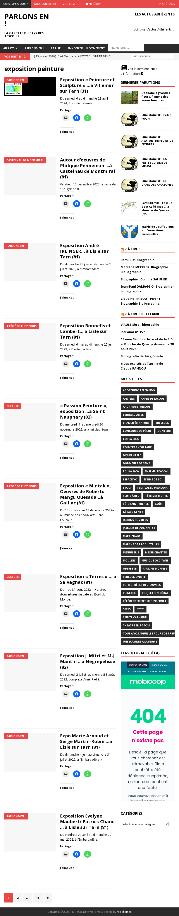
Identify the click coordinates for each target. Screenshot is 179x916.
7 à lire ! (132, 249)
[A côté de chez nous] (30, 342)
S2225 (127, 609)
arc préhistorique (136, 407)
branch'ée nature (136, 423)
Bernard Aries (133, 415)
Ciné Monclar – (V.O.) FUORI (156, 116)
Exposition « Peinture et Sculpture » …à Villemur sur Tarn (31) (87, 85)
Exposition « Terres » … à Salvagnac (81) (88, 579)
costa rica (131, 439)
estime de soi (152, 479)
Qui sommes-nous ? (15, 3)
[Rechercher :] (153, 56)
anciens (129, 398)
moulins (129, 560)
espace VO (130, 479)
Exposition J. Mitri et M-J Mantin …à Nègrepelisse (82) (87, 661)
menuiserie (131, 552)
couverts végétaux (137, 447)
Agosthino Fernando (139, 390)
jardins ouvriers (135, 520)
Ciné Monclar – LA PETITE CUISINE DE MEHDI (154, 162)
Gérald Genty (133, 512)
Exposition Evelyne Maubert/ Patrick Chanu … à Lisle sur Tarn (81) (87, 821)
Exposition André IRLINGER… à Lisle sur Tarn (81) (84, 251)
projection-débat (155, 593)
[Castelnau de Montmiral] (30, 176)
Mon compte (70, 3)
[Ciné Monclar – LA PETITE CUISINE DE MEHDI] (129, 163)
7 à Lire (55, 48)
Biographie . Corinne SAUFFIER (144, 279)
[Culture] (30, 422)
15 (38, 898)
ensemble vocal (156, 471)
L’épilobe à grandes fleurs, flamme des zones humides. (155, 96)
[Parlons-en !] (30, 86)
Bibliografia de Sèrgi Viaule (142, 356)
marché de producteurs (141, 544)
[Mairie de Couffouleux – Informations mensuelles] (129, 231)
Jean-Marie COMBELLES (139, 528)
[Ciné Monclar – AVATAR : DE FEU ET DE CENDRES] (129, 141)
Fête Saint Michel (136, 504)
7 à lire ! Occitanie (142, 314)
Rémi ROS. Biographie (137, 260)
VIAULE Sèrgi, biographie (140, 324)
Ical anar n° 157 (133, 332)
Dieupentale (132, 455)
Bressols (162, 423)
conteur (164, 431)
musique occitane (155, 560)
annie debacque (152, 398)
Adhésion (94, 3)
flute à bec (131, 496)
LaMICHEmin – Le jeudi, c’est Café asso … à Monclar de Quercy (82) (157, 208)
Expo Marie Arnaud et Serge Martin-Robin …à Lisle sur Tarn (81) (86, 741)
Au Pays (8, 48)
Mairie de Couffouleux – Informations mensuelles (157, 230)
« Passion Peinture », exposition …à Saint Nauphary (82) (84, 411)
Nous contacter (45, 3)
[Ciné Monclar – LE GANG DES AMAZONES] (129, 185)
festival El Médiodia (152, 488)
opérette (130, 568)
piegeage (129, 593)
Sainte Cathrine (135, 617)
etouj (127, 488)
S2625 (140, 609)
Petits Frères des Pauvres (142, 585)
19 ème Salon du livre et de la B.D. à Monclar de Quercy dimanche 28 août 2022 (147, 344)
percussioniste (134, 577)
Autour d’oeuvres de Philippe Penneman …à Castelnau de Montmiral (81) (87, 168)
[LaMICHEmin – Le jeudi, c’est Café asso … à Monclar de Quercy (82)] (129, 207)
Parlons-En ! (34, 48)
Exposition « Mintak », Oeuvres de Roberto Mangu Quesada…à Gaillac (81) (85, 494)
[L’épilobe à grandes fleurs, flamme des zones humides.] (129, 97)
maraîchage (131, 536)
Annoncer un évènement (86, 48)
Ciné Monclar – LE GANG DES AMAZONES (157, 183)
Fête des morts (156, 496)
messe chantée (156, 552)
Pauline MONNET (155, 568)
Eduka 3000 (131, 471)
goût (159, 504)
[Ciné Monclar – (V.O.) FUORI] (129, 119)
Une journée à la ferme (140, 641)
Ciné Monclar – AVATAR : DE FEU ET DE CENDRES (157, 140)
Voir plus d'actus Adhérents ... (154, 29)
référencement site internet (144, 601)
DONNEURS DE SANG (136, 463)
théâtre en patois (136, 625)
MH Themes (124, 912)
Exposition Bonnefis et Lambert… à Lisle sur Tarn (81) (85, 331)
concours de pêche (137, 431)
